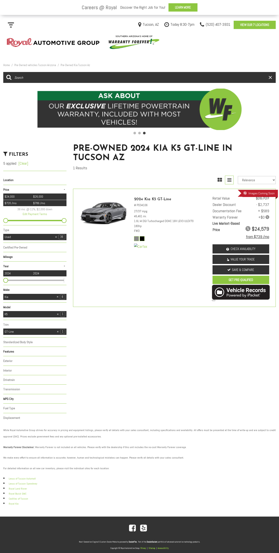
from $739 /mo (257, 236)
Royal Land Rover (18, 488)
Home (6, 65)
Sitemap (151, 548)
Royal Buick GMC (17, 493)
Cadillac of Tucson (18, 498)
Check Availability (243, 249)
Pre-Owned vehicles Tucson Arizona (35, 65)
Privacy (143, 548)
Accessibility (163, 548)
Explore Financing (213, 300)
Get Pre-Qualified (241, 280)
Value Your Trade (243, 259)
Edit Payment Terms (35, 214)
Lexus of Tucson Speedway (23, 483)
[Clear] (23, 163)
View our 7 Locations (254, 25)
